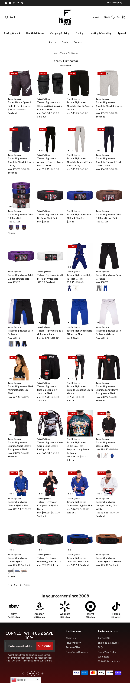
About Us (71, 638)
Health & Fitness (35, 33)
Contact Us (104, 638)
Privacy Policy (73, 642)
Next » (27, 585)
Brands (77, 42)
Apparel (122, 33)
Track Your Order (107, 652)
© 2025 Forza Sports (109, 661)
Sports (52, 42)
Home (55, 53)
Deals (65, 42)
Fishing (80, 33)
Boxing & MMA (12, 33)
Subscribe (45, 646)
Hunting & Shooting (100, 33)
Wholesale (103, 656)
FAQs (100, 647)
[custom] (23, 673)
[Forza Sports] (65, 17)
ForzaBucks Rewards (77, 652)
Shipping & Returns (108, 642)
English (21, 679)
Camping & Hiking (60, 33)
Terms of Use (73, 647)
